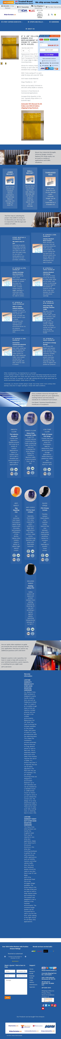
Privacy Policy (46, 993)
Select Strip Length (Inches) (27, 47)
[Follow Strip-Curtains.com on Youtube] (43, 1009)
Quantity (41, 42)
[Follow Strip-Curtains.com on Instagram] (55, 1006)
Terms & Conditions (48, 995)
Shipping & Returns (48, 991)
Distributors (33, 984)
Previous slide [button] (5, 956)
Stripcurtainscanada (16, 1035)
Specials (32, 987)
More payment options (49, 58)
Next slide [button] (25, 956)
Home (31, 969)
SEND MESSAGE (55, 65)
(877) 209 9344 (44, 36)
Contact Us (45, 997)
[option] (33, 954)
